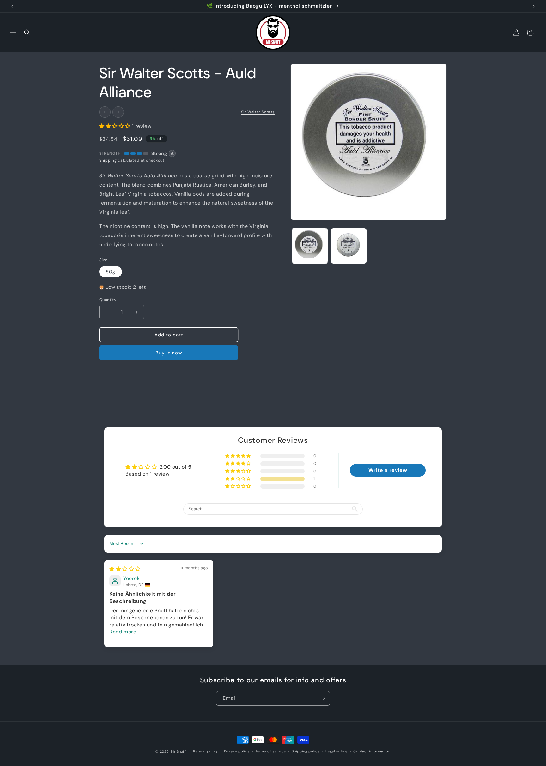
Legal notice (336, 751)
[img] (125, 569)
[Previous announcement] (12, 6)
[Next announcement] (534, 6)
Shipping (108, 160)
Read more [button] (122, 632)
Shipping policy (306, 751)
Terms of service (270, 751)
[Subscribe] (323, 698)
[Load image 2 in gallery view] (349, 246)
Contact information (371, 751)
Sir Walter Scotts (258, 112)
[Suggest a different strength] (172, 153)
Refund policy (205, 751)
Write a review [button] (387, 470)
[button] (13, 32)
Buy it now (168, 353)
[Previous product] (105, 112)
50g (110, 272)
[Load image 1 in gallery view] (310, 246)
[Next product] (118, 112)
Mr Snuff (178, 751)
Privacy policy (237, 751)
